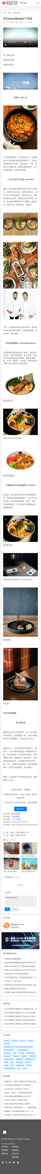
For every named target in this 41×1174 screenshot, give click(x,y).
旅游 (9, 13)
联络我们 (5, 1150)
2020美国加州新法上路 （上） (23, 1111)
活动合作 (15, 1154)
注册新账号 (15, 909)
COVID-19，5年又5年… (14, 981)
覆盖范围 (15, 1157)
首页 (4, 13)
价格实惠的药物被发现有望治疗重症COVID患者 (22, 962)
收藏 (7, 840)
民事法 (7, 1111)
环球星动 (8, 1085)
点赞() (21, 809)
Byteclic (12, 1144)
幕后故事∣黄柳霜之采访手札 (20, 1096)
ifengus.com (17, 924)
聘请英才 (5, 1154)
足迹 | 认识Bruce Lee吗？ (19, 1089)
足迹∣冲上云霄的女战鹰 (18, 1100)
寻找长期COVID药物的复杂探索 (16, 974)
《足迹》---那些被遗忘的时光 (21, 1093)
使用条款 (15, 1147)
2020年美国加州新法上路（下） (24, 1115)
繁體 (25, 3)
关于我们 (5, 1147)
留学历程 (8, 1107)
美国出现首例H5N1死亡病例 (15, 989)
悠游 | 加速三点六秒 (17, 835)
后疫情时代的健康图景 (12, 959)
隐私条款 (15, 1150)
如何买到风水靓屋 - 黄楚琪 (20, 1104)
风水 (7, 1104)
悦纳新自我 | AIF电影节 (22, 1085)
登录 (7, 909)
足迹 (7, 1089)
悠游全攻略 (16, 13)
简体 (21, 3)
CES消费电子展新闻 (12, 1009)
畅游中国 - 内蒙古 (12, 1081)
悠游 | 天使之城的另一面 (19, 832)
